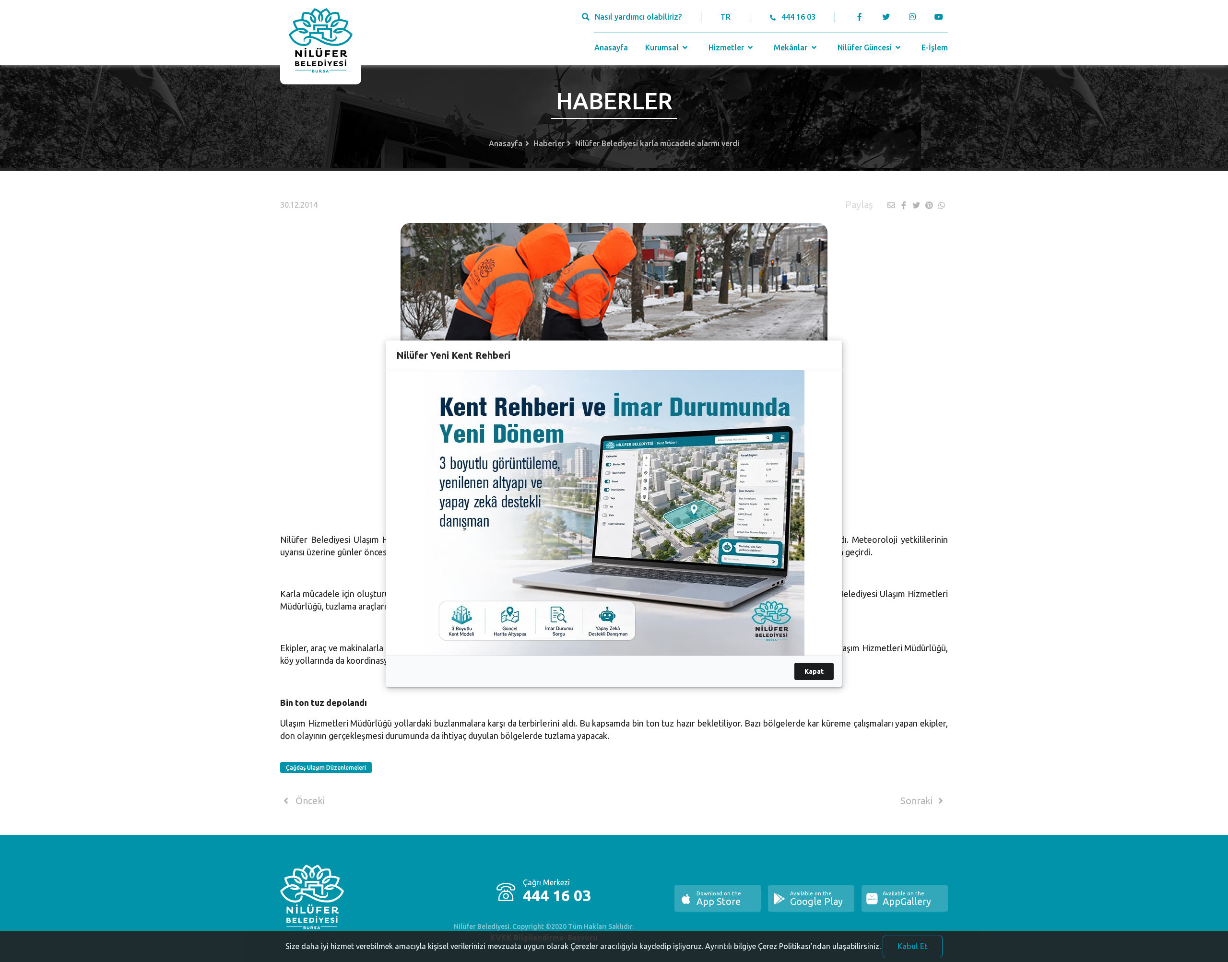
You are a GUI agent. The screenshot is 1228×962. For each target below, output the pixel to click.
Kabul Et (912, 946)
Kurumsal (663, 47)
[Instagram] (912, 16)
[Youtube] (941, 16)
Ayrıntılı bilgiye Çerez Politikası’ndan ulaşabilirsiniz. (793, 946)
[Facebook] (859, 16)
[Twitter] (885, 16)
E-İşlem (934, 47)
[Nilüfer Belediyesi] (321, 42)
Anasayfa (611, 47)
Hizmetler (727, 47)
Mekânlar (791, 47)
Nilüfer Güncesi (866, 47)
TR (725, 16)
